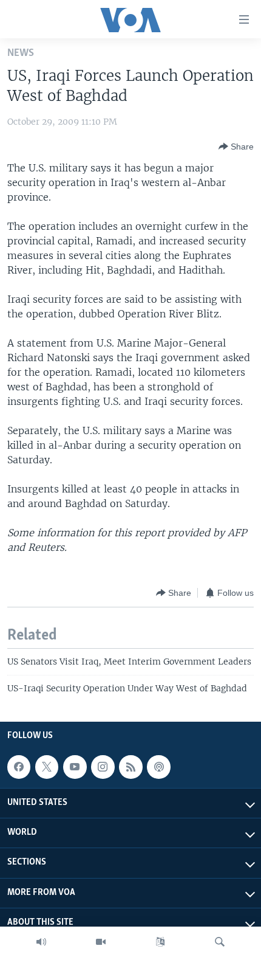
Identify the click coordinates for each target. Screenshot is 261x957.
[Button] (236, 146)
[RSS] (130, 766)
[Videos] (101, 942)
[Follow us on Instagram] (102, 766)
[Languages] (160, 942)
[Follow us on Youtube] (74, 766)
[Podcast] (158, 766)
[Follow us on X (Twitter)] (46, 766)
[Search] (220, 942)
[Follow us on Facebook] (18, 766)
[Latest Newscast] (41, 942)
